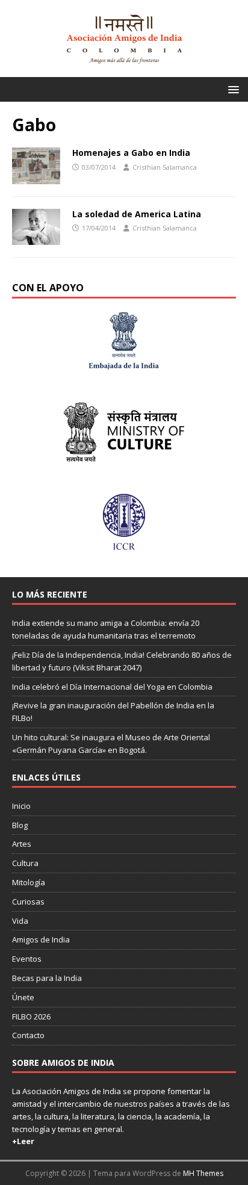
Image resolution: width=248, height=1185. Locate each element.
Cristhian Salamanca (164, 167)
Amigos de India (41, 939)
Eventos (27, 958)
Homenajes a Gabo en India (131, 152)
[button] (231, 88)
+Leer (23, 1141)
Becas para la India (47, 978)
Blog (20, 825)
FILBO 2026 (31, 1016)
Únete (23, 997)
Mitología (28, 882)
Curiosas (28, 901)
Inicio (21, 805)
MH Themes (203, 1173)
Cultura (25, 863)
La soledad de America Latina (136, 214)
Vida (20, 920)
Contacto (28, 1035)
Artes (21, 843)
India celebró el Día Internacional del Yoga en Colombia (112, 686)
